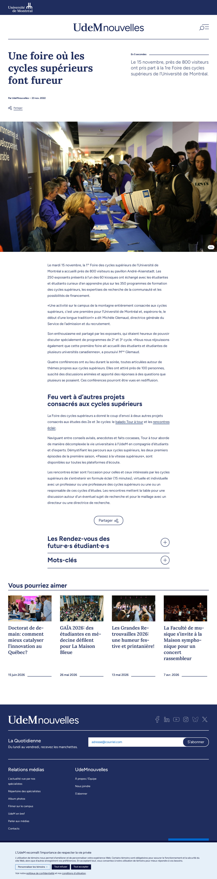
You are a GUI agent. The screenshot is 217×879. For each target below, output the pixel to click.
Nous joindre (82, 786)
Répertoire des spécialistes (24, 791)
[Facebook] (157, 719)
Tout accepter (81, 866)
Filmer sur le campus (20, 806)
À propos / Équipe (85, 778)
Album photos (16, 798)
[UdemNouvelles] (108, 27)
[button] (203, 27)
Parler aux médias (18, 821)
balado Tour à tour (129, 422)
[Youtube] (176, 719)
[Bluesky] (195, 719)
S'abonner (196, 742)
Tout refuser (60, 866)
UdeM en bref (16, 813)
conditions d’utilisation (74, 873)
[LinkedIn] (167, 719)
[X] (205, 719)
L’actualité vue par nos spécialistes (21, 781)
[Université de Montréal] (20, 7)
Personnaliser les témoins (33, 866)
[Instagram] (186, 719)
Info (211, 247)
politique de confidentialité (40, 873)
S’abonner (81, 793)
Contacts (13, 828)
